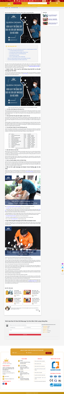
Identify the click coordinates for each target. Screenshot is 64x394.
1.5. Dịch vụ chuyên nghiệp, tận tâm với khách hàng (17, 56)
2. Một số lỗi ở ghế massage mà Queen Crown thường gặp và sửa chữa (18, 58)
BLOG (41, 5)
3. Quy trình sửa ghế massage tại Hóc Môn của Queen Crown (17, 59)
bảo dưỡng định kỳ (15, 218)
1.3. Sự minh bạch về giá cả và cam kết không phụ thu (17, 53)
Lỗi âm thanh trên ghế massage (10, 215)
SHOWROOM (38, 5)
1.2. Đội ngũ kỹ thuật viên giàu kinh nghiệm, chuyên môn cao (18, 52)
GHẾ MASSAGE (22, 5)
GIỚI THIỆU (18, 5)
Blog (9, 7)
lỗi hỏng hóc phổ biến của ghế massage (14, 206)
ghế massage (25, 73)
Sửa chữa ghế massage (14, 7)
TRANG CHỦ (14, 5)
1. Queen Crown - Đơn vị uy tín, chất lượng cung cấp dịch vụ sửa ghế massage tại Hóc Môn (22, 49)
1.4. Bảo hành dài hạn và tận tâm (14, 55)
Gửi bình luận (25, 334)
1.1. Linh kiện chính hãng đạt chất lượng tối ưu (16, 50)
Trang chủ (6, 7)
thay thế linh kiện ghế (29, 171)
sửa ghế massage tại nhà (32, 280)
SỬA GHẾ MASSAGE (34, 5)
